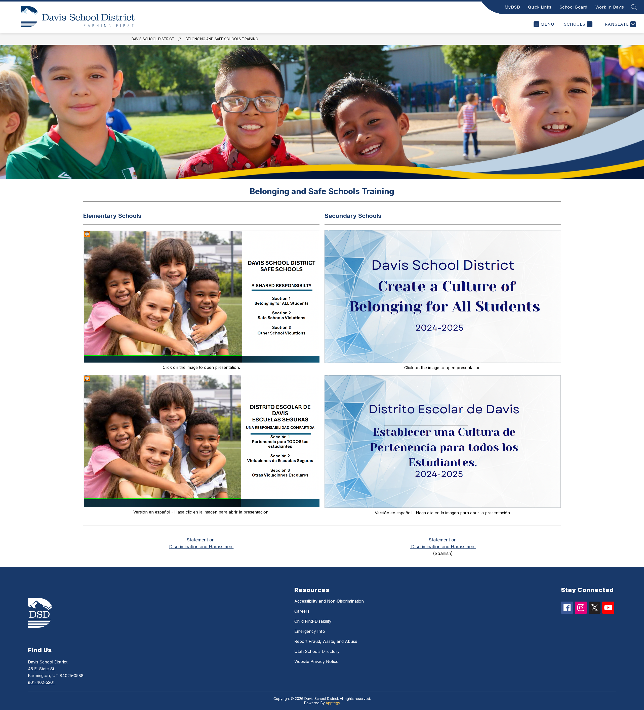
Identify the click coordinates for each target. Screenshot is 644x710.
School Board (573, 7)
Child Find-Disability (312, 621)
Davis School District (153, 39)
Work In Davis (609, 7)
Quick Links (539, 7)
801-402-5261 (41, 682)
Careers (301, 611)
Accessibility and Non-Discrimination (329, 601)
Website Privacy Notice (316, 661)
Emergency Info (309, 631)
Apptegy (333, 703)
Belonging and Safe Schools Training (222, 39)
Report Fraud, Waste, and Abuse (325, 641)
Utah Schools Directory (317, 651)
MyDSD (512, 7)
